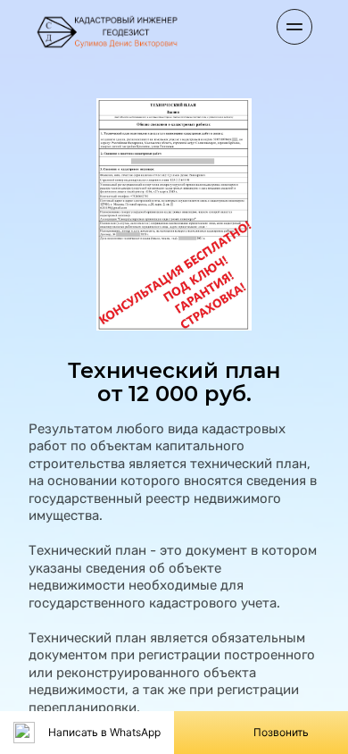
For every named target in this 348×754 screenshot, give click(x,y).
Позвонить (281, 732)
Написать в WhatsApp (104, 732)
